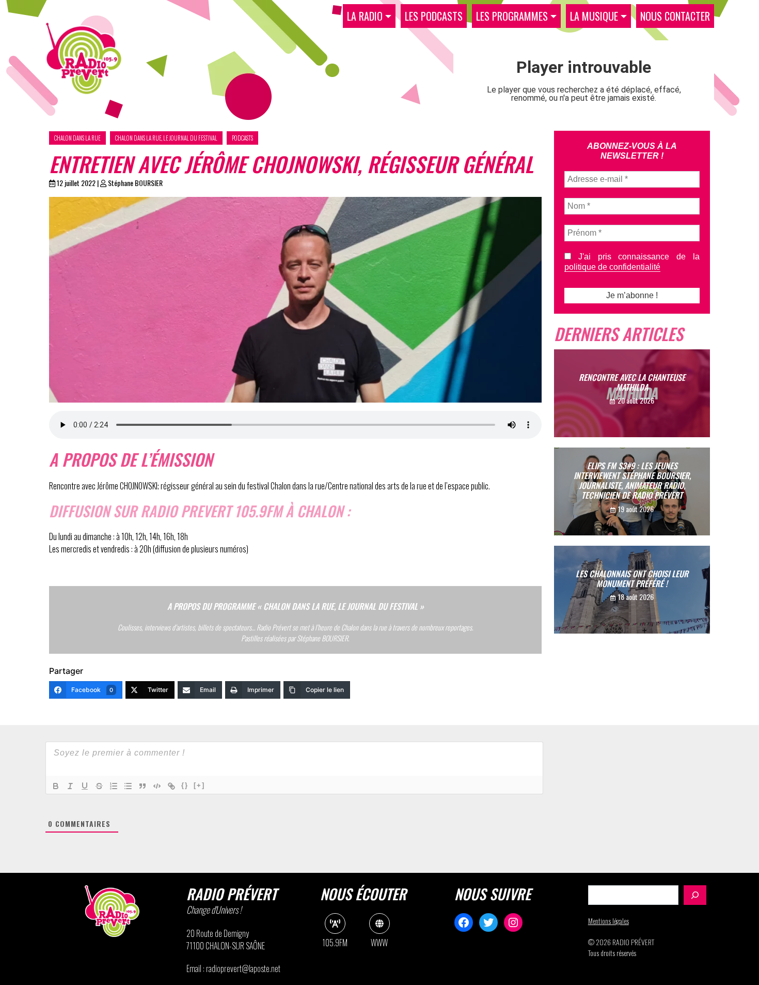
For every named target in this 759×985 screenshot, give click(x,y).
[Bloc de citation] (142, 786)
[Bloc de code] (157, 786)
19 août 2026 (636, 508)
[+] (199, 785)
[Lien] (171, 786)
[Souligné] (84, 786)
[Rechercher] (695, 895)
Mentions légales (608, 920)
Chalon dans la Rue (77, 138)
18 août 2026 (636, 596)
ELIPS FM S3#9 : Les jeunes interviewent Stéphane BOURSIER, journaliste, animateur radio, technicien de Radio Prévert (632, 480)
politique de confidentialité (612, 267)
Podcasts (242, 138)
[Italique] (70, 786)
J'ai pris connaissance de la (632, 261)
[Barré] (99, 786)
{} (184, 785)
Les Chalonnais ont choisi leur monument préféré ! (632, 578)
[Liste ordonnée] (113, 786)
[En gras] (56, 786)
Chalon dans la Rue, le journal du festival (166, 138)
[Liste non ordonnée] (128, 786)
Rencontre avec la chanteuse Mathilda (632, 382)
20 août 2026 (636, 400)
